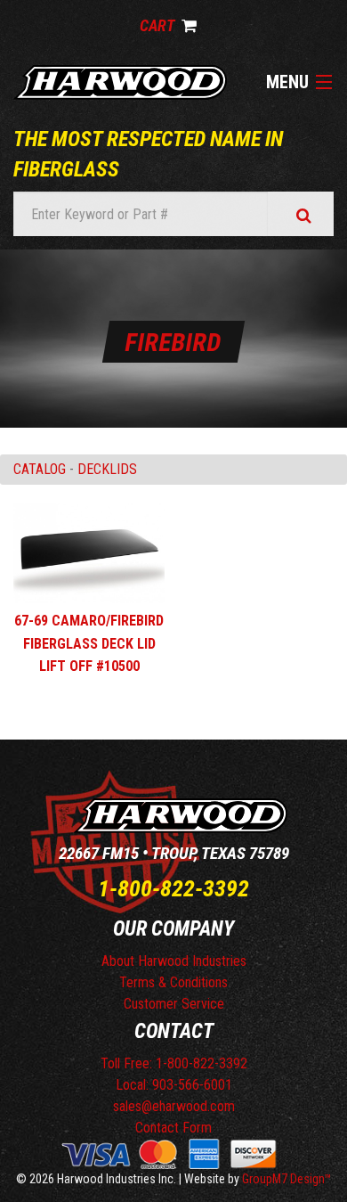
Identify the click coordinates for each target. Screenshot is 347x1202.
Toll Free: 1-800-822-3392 (174, 1063)
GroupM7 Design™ (287, 1179)
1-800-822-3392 (173, 888)
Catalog (39, 469)
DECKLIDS (107, 469)
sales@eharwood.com (174, 1106)
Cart (158, 25)
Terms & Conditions (173, 982)
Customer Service (174, 1003)
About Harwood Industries (173, 961)
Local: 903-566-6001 (174, 1084)
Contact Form (173, 1127)
